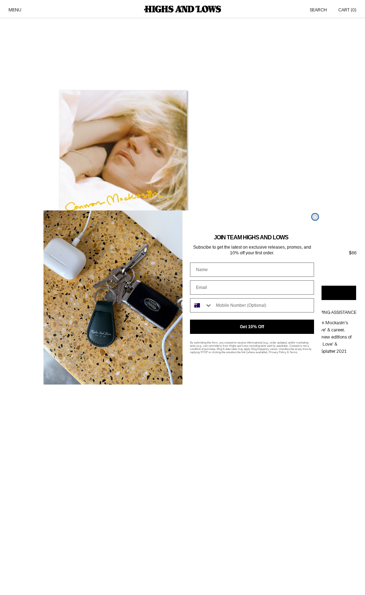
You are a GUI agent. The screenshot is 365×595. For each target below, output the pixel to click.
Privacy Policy (277, 352)
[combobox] (201, 305)
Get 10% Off (252, 326)
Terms (293, 352)
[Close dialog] (315, 216)
